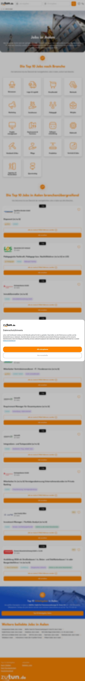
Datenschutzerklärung (9, 340)
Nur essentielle (42, 355)
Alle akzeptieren (42, 349)
